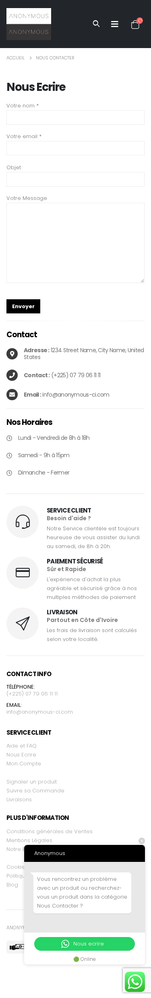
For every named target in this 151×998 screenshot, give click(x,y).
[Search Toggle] (96, 24)
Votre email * (23, 136)
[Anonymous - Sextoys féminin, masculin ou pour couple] (28, 24)
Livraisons (19, 799)
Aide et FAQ (21, 746)
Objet (13, 167)
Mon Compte (23, 763)
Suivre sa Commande (35, 790)
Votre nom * (22, 105)
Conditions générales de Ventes (49, 831)
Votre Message (26, 198)
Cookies (17, 867)
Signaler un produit (31, 782)
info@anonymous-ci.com (39, 712)
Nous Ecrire (21, 754)
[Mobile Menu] (115, 24)
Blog (12, 885)
